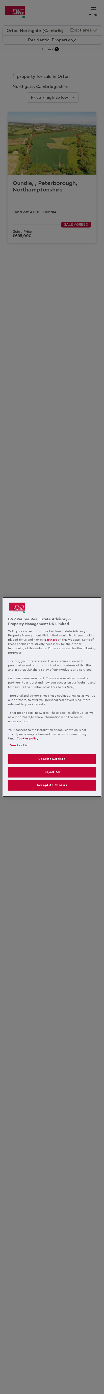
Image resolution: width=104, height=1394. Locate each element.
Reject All (52, 772)
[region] (52, 697)
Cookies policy (27, 738)
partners (50, 639)
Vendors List (19, 745)
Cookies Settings (51, 759)
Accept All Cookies (52, 785)
